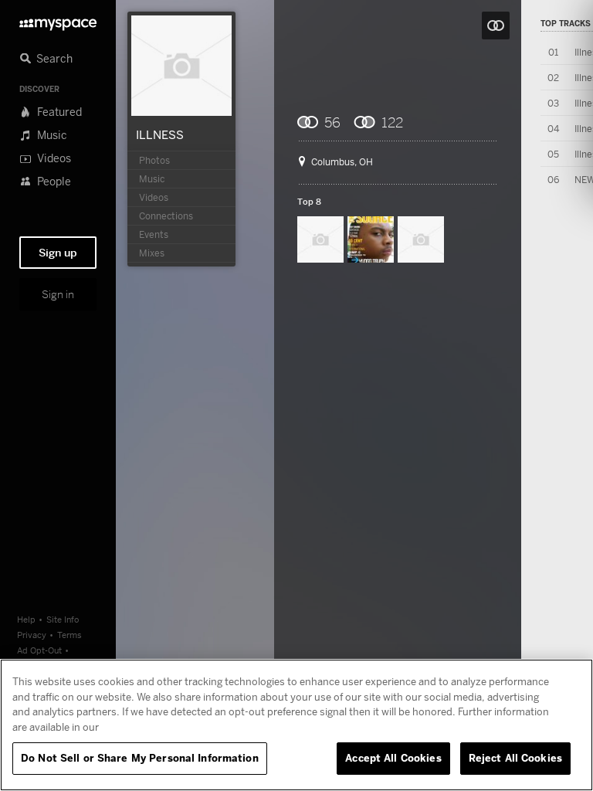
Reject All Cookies (515, 758)
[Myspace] (58, 20)
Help (26, 619)
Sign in (58, 294)
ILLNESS (160, 134)
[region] (296, 725)
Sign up (58, 253)
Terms (69, 634)
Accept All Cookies (393, 758)
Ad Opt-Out (39, 650)
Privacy (31, 634)
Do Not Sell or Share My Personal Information (140, 758)
